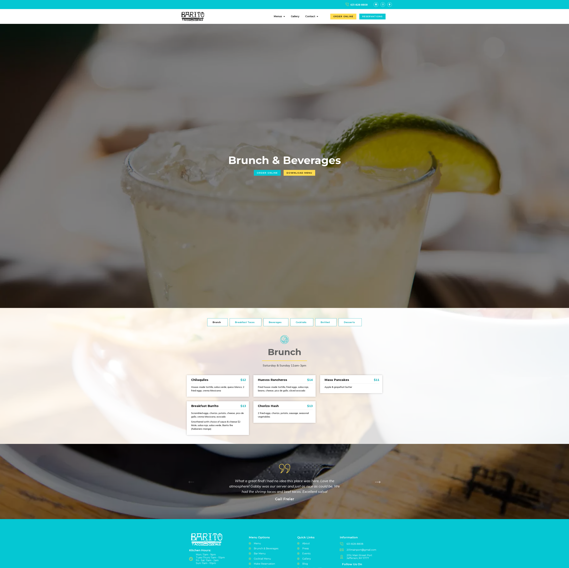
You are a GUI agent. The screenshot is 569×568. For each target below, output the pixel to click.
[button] (377, 482)
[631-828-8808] (347, 4)
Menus (278, 16)
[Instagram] (383, 4)
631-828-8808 (359, 4)
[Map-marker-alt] (389, 4)
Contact (310, 16)
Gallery (295, 16)
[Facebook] (376, 4)
